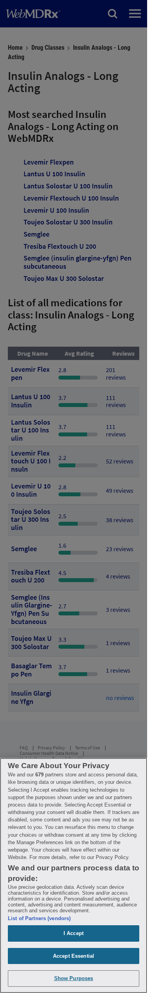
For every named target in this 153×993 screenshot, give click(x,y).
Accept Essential (73, 956)
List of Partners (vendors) (39, 918)
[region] (73, 875)
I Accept (74, 933)
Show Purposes (73, 978)
